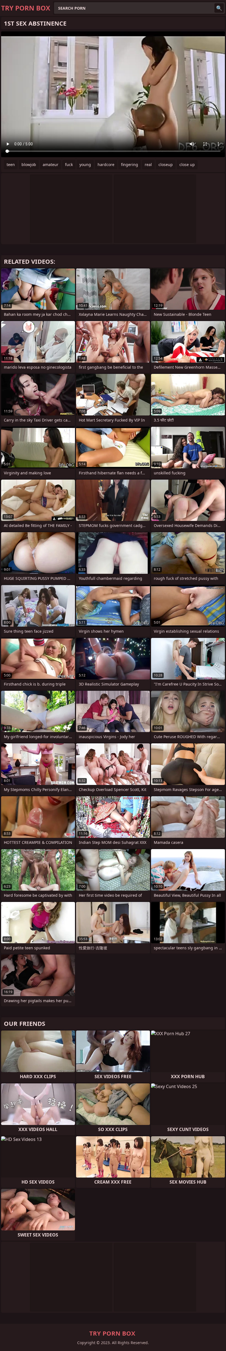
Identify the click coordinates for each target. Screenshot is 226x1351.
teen (11, 164)
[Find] (219, 8)
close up (187, 164)
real (148, 164)
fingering (129, 164)
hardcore (106, 164)
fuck (69, 164)
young (85, 164)
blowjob (28, 164)
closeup (165, 164)
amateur (50, 164)
